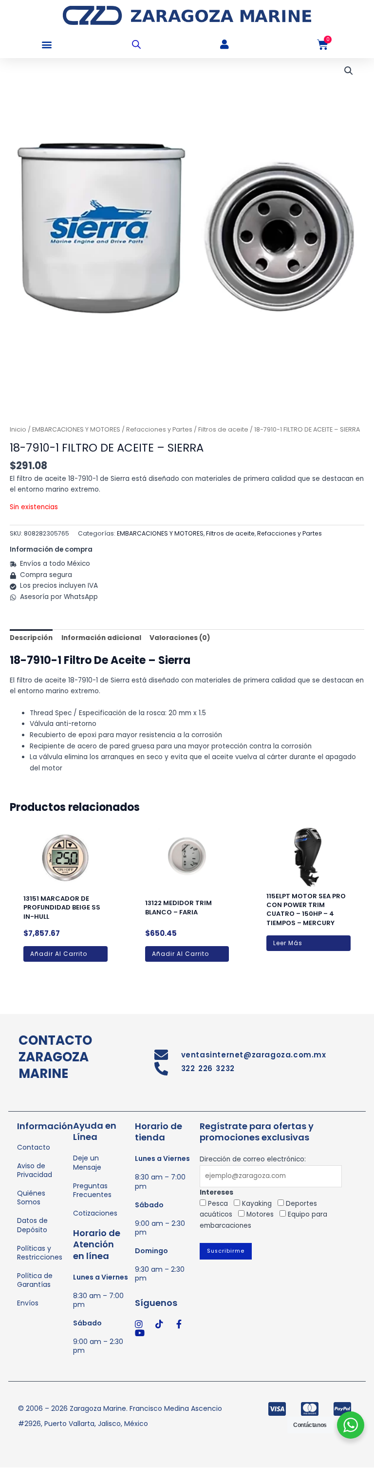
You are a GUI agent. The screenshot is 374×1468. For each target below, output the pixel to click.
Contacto (33, 1147)
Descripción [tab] (31, 637)
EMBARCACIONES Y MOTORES (76, 429)
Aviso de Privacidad (34, 1170)
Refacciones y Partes (159, 429)
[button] (46, 45)
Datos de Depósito (32, 1225)
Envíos (27, 1303)
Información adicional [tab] (101, 637)
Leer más (287, 943)
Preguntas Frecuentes (92, 1190)
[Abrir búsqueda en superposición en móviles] (136, 44)
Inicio (18, 429)
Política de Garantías (35, 1280)
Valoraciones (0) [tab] (180, 637)
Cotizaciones (95, 1213)
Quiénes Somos (31, 1197)
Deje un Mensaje (87, 1162)
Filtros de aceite (223, 429)
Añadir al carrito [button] (58, 954)
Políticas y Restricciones (39, 1252)
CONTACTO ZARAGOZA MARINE (55, 1057)
